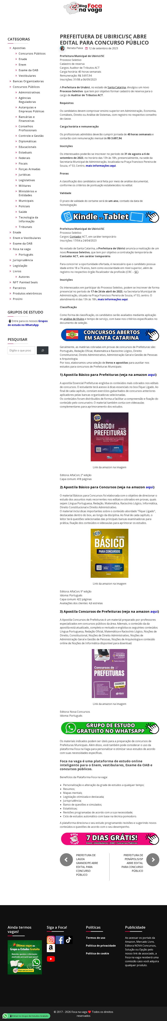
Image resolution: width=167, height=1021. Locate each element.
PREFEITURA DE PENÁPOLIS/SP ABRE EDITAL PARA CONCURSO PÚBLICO (132, 863)
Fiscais (23, 163)
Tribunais (25, 227)
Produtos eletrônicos (27, 293)
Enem (22, 64)
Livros (17, 271)
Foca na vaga (22, 249)
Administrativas (29, 92)
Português (26, 254)
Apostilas (19, 48)
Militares (25, 186)
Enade (23, 59)
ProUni (18, 299)
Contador (75, 236)
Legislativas (27, 180)
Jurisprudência (23, 260)
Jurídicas (24, 174)
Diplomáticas (28, 141)
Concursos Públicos (32, 53)
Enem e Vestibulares (27, 238)
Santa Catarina (117, 87)
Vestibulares (27, 76)
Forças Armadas (29, 169)
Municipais (26, 201)
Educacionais (27, 147)
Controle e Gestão (31, 136)
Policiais (24, 206)
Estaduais (25, 152)
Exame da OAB (28, 70)
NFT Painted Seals (25, 282)
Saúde (23, 212)
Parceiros (19, 288)
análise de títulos (73, 319)
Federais (24, 158)
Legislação (20, 265)
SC (136, 272)
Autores (24, 277)
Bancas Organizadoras (28, 81)
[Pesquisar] (42, 350)
